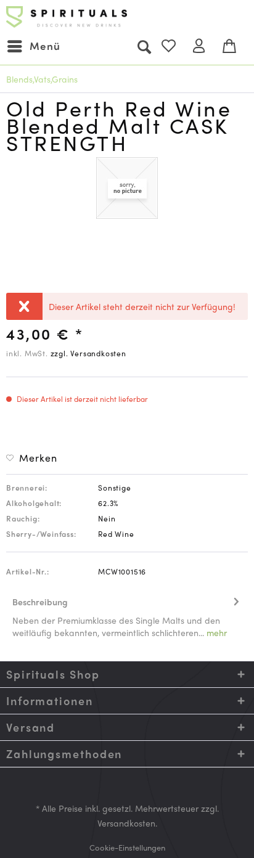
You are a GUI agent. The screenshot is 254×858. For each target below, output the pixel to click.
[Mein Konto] (204, 46)
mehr (215, 632)
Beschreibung (40, 601)
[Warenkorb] (234, 46)
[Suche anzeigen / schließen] (143, 46)
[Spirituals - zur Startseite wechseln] (66, 17)
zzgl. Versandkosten (88, 353)
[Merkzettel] (174, 46)
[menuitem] (33, 46)
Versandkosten (126, 823)
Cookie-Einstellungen (127, 847)
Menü (45, 45)
